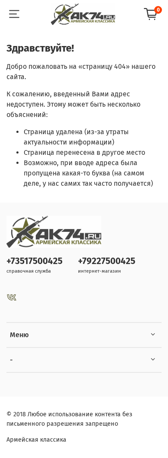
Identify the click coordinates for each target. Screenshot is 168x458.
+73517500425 (34, 261)
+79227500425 (106, 261)
